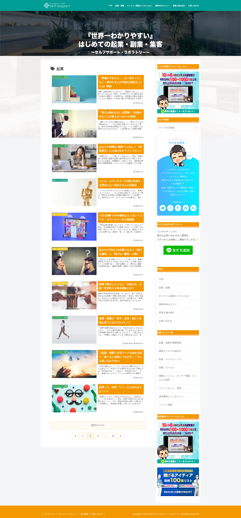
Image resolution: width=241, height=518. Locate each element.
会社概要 (84, 514)
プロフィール (49, 514)
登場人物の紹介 (166, 312)
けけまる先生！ (178, 142)
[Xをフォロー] (170, 208)
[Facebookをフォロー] (178, 208)
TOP (161, 279)
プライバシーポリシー (68, 514)
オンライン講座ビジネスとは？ (174, 296)
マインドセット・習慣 (170, 388)
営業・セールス (166, 367)
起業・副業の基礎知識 (170, 343)
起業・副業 (164, 287)
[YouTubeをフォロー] (186, 208)
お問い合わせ (165, 321)
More (189, 156)
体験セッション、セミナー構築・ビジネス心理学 (178, 378)
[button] (196, 127)
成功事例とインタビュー (171, 396)
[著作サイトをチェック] (163, 208)
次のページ (97, 425)
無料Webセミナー (168, 304)
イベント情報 (165, 405)
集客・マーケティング (170, 359)
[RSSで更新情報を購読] (193, 208)
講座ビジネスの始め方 (170, 351)
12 (113, 436)
